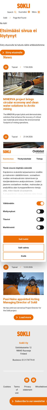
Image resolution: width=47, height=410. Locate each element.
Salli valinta (23, 248)
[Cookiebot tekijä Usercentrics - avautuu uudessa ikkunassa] (33, 151)
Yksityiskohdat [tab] (24, 159)
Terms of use (17, 389)
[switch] (40, 211)
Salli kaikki (23, 239)
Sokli (5, 18)
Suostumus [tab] (8, 159)
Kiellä (23, 256)
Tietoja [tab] (39, 159)
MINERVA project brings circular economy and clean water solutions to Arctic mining (20, 104)
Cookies (7, 386)
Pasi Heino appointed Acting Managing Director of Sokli (21, 301)
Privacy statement (27, 388)
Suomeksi (23, 12)
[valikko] (39, 12)
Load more (25, 317)
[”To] (23, 6)
